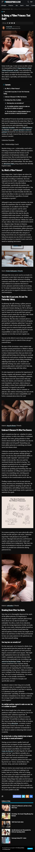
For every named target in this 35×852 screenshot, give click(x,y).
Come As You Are (7, 751)
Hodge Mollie (9, 26)
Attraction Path (9, 163)
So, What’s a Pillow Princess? (12, 88)
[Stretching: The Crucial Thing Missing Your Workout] (6, 816)
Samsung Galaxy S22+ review (19, 838)
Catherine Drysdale (8, 127)
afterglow (14, 723)
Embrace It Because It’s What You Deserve (16, 97)
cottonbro (10, 605)
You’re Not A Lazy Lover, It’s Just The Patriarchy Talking (16, 92)
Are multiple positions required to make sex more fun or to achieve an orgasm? (17, 107)
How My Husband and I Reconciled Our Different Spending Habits (21, 831)
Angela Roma (11, 425)
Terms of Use (7, 849)
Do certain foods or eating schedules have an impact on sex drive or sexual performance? (17, 112)
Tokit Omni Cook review (17, 822)
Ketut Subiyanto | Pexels (14, 271)
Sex (4, 11)
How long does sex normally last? (15, 103)
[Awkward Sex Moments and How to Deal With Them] (6, 808)
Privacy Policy (21, 847)
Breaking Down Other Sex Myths (13, 100)
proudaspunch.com (12, 1)
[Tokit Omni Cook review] (6, 824)
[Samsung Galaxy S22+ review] (6, 840)
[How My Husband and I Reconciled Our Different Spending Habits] (6, 832)
